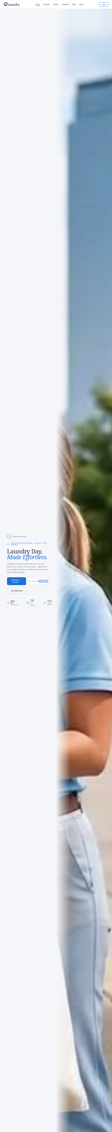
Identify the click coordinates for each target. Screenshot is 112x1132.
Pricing (55, 4)
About (81, 4)
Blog (74, 4)
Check (44, 581)
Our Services (17, 591)
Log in (104, 4)
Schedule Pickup (15, 581)
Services (46, 4)
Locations (65, 4)
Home (38, 4)
